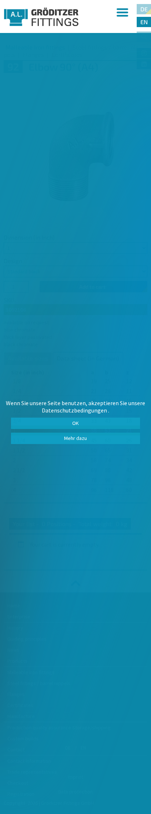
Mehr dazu (75, 438)
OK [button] (75, 423)
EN (144, 21)
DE (144, 8)
